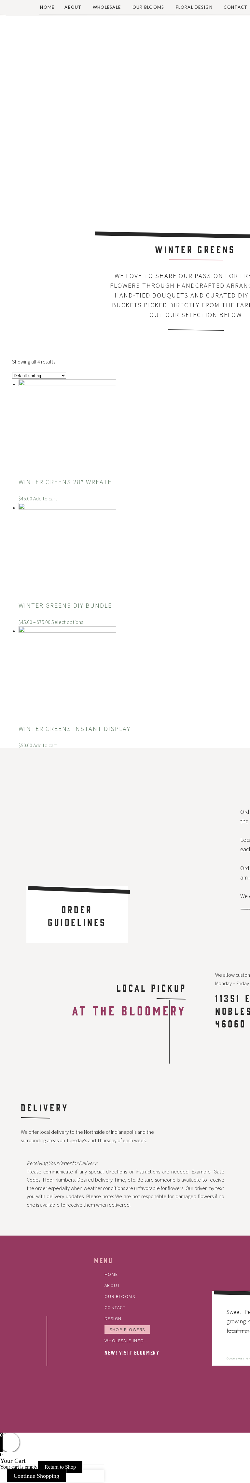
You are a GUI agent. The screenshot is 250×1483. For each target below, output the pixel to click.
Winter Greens (195, 249)
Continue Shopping (36, 1476)
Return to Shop (60, 1467)
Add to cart (45, 498)
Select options (67, 622)
